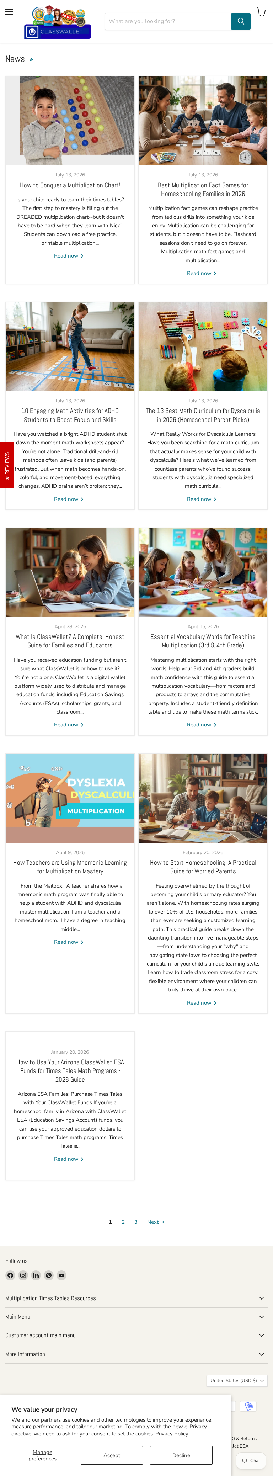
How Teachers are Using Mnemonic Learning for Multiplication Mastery (70, 866)
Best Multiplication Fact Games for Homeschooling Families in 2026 (203, 189)
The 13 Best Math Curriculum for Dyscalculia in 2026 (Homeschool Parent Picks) (203, 415)
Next (153, 1222)
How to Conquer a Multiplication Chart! (70, 185)
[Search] (241, 21)
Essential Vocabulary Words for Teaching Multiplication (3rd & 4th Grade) (203, 641)
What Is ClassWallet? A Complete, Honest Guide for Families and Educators (70, 641)
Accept (111, 1455)
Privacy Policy (171, 1433)
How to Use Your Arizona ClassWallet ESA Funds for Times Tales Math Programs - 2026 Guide (70, 1071)
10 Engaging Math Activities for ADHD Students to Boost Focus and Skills (70, 415)
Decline (181, 1455)
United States (233, 1380)
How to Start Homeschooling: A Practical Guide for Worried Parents (203, 866)
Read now (67, 255)
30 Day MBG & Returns (232, 1438)
